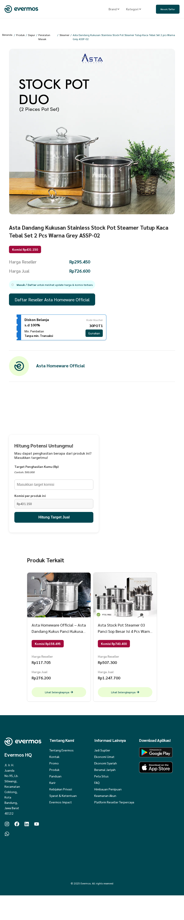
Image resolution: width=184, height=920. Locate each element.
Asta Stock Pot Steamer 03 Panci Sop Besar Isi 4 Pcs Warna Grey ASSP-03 (125, 631)
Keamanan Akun (105, 796)
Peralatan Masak (44, 37)
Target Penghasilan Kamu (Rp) (36, 466)
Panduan (55, 776)
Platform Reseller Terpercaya (114, 802)
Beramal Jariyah (105, 770)
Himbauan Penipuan (108, 789)
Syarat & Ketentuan (63, 796)
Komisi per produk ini (30, 495)
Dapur (31, 35)
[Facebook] (17, 824)
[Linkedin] (27, 824)
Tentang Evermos (61, 750)
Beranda (7, 34)
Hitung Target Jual (54, 517)
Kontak (54, 757)
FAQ (97, 783)
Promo (54, 763)
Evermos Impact (60, 802)
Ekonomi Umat (104, 757)
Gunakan (94, 333)
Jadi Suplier (102, 750)
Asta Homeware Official (60, 365)
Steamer (64, 35)
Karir (52, 783)
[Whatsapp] (7, 834)
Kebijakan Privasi (60, 789)
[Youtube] (37, 824)
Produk (20, 35)
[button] (52, 284)
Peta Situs (101, 776)
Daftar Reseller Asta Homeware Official (52, 299)
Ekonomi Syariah (105, 763)
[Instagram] (7, 824)
